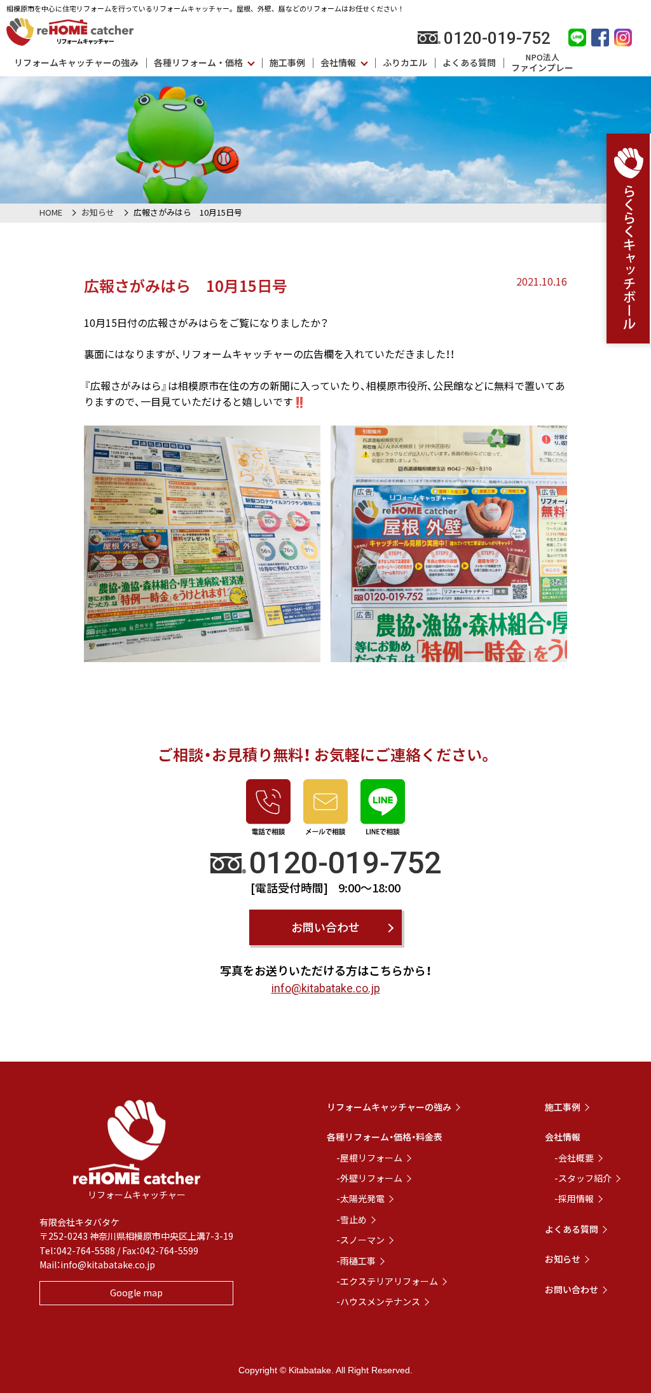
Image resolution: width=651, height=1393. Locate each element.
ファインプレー (542, 62)
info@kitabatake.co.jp (325, 988)
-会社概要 (574, 1157)
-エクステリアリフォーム (387, 1281)
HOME (50, 212)
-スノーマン (360, 1239)
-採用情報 (574, 1198)
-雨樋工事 (356, 1260)
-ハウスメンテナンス (378, 1301)
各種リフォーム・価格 (198, 62)
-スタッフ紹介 (583, 1178)
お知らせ (97, 212)
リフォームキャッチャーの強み (76, 62)
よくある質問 (469, 62)
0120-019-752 (497, 38)
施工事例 (287, 62)
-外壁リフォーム (369, 1178)
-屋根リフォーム (369, 1157)
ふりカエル (405, 62)
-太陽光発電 (360, 1198)
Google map (136, 1292)
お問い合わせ (325, 926)
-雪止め (351, 1219)
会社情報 (338, 62)
